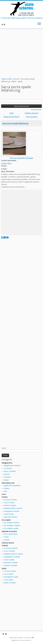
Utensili (6, 540)
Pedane (6, 488)
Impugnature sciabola (12, 557)
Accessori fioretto (10, 500)
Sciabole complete (10, 565)
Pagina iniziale (6, 79)
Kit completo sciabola (12, 525)
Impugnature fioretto (11, 511)
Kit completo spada (11, 528)
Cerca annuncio (31, 117)
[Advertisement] (21, 53)
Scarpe (6, 480)
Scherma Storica (8, 543)
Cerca (4, 448)
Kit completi (6, 520)
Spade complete (10, 582)
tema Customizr (26, 640)
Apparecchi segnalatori (12, 485)
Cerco (4, 494)
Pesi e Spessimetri (10, 534)
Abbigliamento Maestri (12, 465)
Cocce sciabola (9, 551)
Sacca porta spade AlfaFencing (15, 123)
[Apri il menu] (39, 24)
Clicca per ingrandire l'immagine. (21, 158)
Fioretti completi (10, 505)
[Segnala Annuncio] (7, 237)
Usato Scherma (18, 637)
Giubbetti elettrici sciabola (13, 554)
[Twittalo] (2, 237)
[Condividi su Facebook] (5, 237)
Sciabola (5, 545)
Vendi (11, 113)
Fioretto (5, 497)
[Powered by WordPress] (33, 637)
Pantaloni (7, 477)
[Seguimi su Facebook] (5, 24)
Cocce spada (8, 574)
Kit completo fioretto (11, 522)
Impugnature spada (11, 577)
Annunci (16, 79)
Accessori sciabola (10, 548)
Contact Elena (6, 163)
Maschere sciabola (11, 562)
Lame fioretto (9, 514)
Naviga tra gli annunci (11, 117)
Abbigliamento (7, 463)
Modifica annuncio (31, 113)
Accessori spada (10, 571)
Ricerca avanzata (36, 109)
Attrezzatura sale (8, 483)
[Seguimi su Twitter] (2, 24)
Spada (4, 568)
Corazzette (8, 468)
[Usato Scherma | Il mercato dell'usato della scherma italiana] (21, 9)
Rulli (5, 491)
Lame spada (8, 580)
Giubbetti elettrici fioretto (13, 508)
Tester (6, 537)
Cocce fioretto (9, 502)
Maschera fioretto (10, 517)
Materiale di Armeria (9, 531)
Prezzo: (4, 166)
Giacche (7, 474)
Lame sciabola (9, 560)
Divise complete (10, 471)
